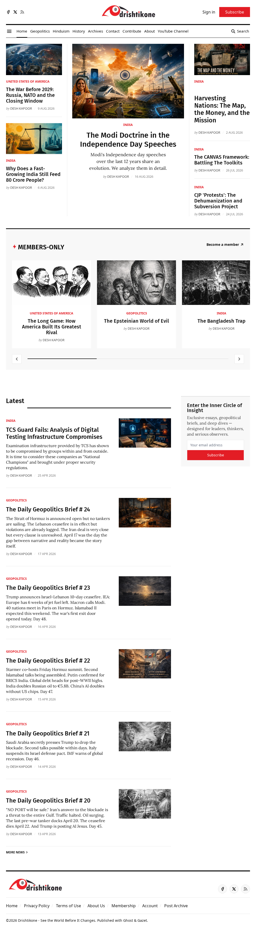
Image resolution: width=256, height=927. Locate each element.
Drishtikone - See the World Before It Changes (56, 920)
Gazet (142, 920)
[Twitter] (15, 12)
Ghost (128, 920)
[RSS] (22, 12)
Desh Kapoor (118, 176)
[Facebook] (8, 12)
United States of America (28, 81)
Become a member (222, 245)
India (128, 124)
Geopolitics (136, 313)
